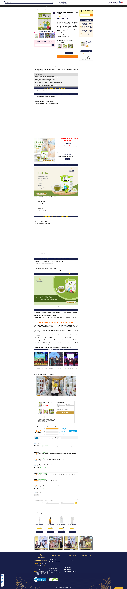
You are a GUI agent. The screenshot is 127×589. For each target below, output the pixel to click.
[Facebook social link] (120, 2)
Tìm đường (2, 576)
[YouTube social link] (122, 2)
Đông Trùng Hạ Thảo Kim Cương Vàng (70, 576)
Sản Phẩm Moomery (67, 567)
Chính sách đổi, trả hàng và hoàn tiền (55, 563)
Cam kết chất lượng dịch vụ (53, 568)
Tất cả (36, 437)
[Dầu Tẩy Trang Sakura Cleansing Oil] (50, 520)
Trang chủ (36, 9)
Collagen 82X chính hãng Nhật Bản (70, 571)
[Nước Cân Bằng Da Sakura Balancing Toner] (61, 520)
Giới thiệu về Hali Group (53, 570)
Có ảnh (59, 437)
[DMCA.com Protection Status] (53, 579)
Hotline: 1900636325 (112, 2)
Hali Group (69, 587)
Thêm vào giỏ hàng (69, 52)
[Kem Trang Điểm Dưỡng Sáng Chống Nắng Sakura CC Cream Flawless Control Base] (39, 520)
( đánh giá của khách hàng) (67, 16)
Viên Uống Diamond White (68, 560)
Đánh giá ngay (73, 431)
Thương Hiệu (41, 9)
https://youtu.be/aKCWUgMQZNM (40, 133)
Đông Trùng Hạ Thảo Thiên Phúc (69, 573)
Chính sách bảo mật (52, 559)
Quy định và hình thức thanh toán (54, 566)
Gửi (76, 502)
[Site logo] (63, 2)
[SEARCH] (52, 2)
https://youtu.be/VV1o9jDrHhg (39, 253)
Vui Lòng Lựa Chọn (60, 42)
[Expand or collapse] (76, 74)
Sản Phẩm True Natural (68, 565)
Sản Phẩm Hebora (67, 569)
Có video (55, 437)
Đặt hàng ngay (65, 412)
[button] (35, 36)
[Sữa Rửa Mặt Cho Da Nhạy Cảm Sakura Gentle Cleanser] (72, 520)
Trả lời (35, 443)
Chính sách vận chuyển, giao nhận (55, 561)
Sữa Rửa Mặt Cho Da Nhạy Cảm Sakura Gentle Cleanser (72, 527)
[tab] (56, 65)
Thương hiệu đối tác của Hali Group (55, 572)
